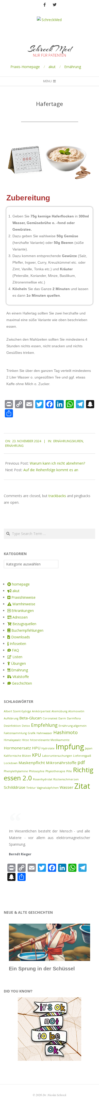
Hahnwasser (44, 733)
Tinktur (31, 788)
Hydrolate (48, 748)
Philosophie (36, 771)
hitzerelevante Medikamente (50, 740)
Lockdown (11, 763)
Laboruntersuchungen (57, 755)
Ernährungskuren (68, 441)
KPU (36, 755)
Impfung (70, 746)
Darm (62, 718)
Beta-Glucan (30, 717)
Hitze (25, 740)
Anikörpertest (41, 711)
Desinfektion (12, 726)
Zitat (82, 786)
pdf (81, 762)
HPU (36, 747)
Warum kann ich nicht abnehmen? (57, 463)
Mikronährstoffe (61, 762)
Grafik (32, 733)
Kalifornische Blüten (17, 755)
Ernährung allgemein (73, 726)
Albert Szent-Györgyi (17, 711)
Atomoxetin (76, 711)
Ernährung (72, 66)
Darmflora (74, 718)
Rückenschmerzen (66, 779)
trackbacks (57, 495)
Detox (26, 726)
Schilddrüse (14, 787)
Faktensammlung (15, 733)
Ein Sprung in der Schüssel (42, 968)
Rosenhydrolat (42, 779)
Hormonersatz (17, 747)
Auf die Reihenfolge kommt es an (50, 469)
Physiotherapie (55, 771)
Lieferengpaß (82, 755)
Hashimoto (65, 732)
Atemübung (59, 711)
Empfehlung (44, 725)
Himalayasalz (12, 740)
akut (52, 66)
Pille (69, 771)
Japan (88, 748)
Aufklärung (11, 718)
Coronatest (50, 718)
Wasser (66, 787)
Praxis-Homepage (25, 66)
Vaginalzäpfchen (48, 788)
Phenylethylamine (16, 771)
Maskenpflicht (32, 762)
